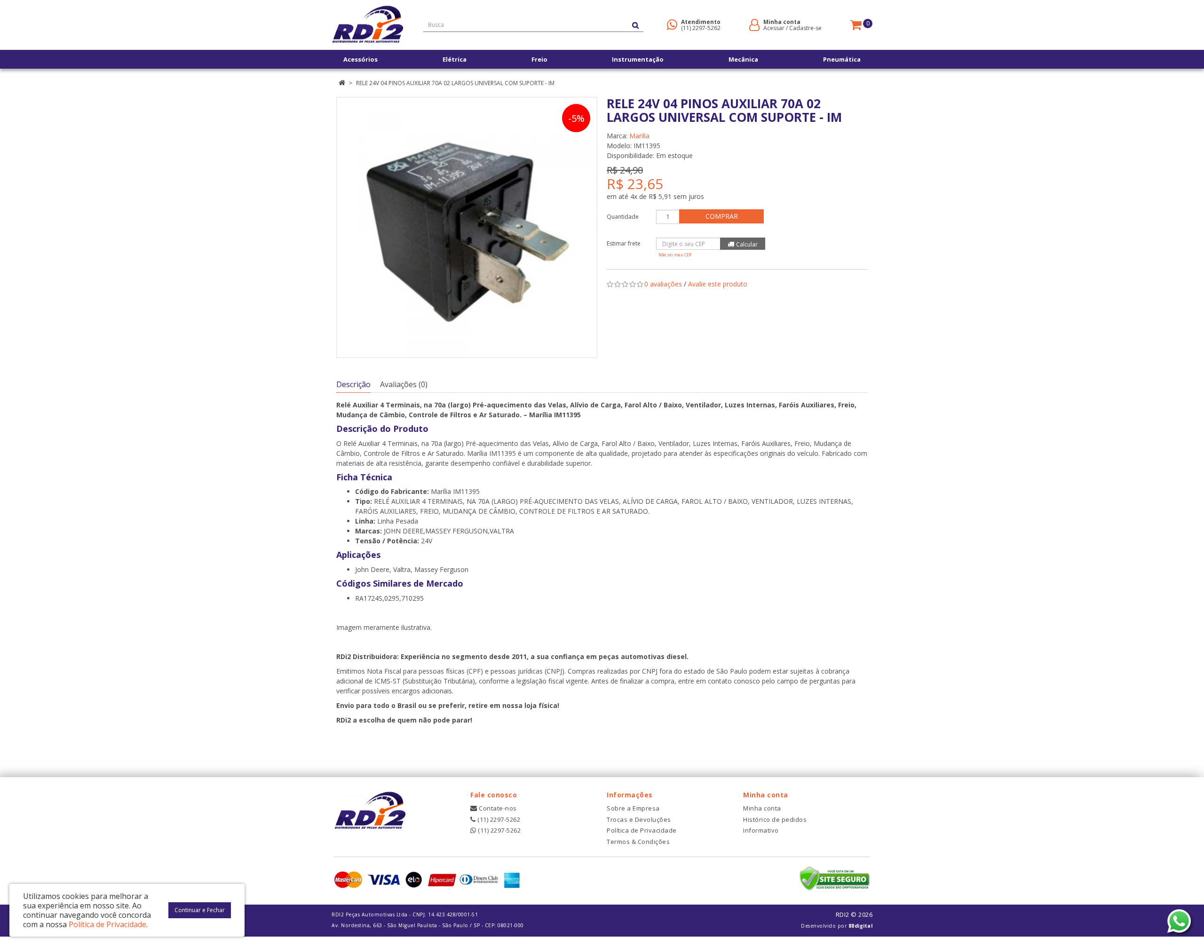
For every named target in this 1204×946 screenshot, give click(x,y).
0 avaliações (663, 283)
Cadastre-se (805, 28)
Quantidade (623, 217)
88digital (860, 925)
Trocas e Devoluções (639, 819)
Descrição (353, 384)
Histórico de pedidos (775, 819)
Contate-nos (497, 808)
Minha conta (762, 808)
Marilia (639, 135)
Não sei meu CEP (674, 254)
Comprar (721, 216)
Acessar (773, 28)
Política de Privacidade (642, 830)
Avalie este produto (717, 283)
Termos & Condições (638, 841)
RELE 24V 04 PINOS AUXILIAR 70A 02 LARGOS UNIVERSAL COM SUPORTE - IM (455, 83)
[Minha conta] (754, 24)
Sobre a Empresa (633, 808)
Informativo (761, 830)
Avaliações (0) (404, 384)
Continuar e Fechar (199, 910)
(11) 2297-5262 (701, 28)
